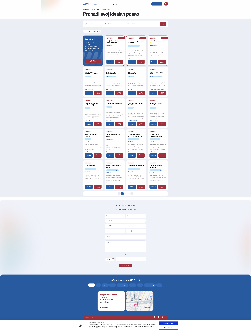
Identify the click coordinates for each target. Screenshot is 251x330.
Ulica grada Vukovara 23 (106, 299)
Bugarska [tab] (105, 285)
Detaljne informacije (119, 62)
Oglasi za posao (106, 4)
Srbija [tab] (98, 285)
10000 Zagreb (103, 301)
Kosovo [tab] (140, 285)
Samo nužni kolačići (168, 326)
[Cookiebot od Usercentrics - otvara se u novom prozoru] (80, 327)
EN (166, 3)
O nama (128, 4)
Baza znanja (122, 4)
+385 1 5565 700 (104, 303)
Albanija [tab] (159, 285)
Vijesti (116, 4)
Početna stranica (88, 9)
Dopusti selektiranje (168, 322)
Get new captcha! (109, 262)
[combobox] (107, 226)
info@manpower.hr (103, 307)
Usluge (112, 4)
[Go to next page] (131, 193)
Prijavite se (110, 61)
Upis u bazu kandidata (156, 3)
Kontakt (133, 4)
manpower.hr (103, 297)
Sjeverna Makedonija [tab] (149, 285)
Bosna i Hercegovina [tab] (122, 285)
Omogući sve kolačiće (168, 317)
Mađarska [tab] (133, 285)
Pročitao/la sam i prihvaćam (119, 254)
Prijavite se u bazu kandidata (93, 61)
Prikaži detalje (139, 326)
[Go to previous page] (119, 193)
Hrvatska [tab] (92, 285)
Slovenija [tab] (113, 285)
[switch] (107, 327)
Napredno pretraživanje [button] (93, 31)
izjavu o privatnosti (126, 254)
